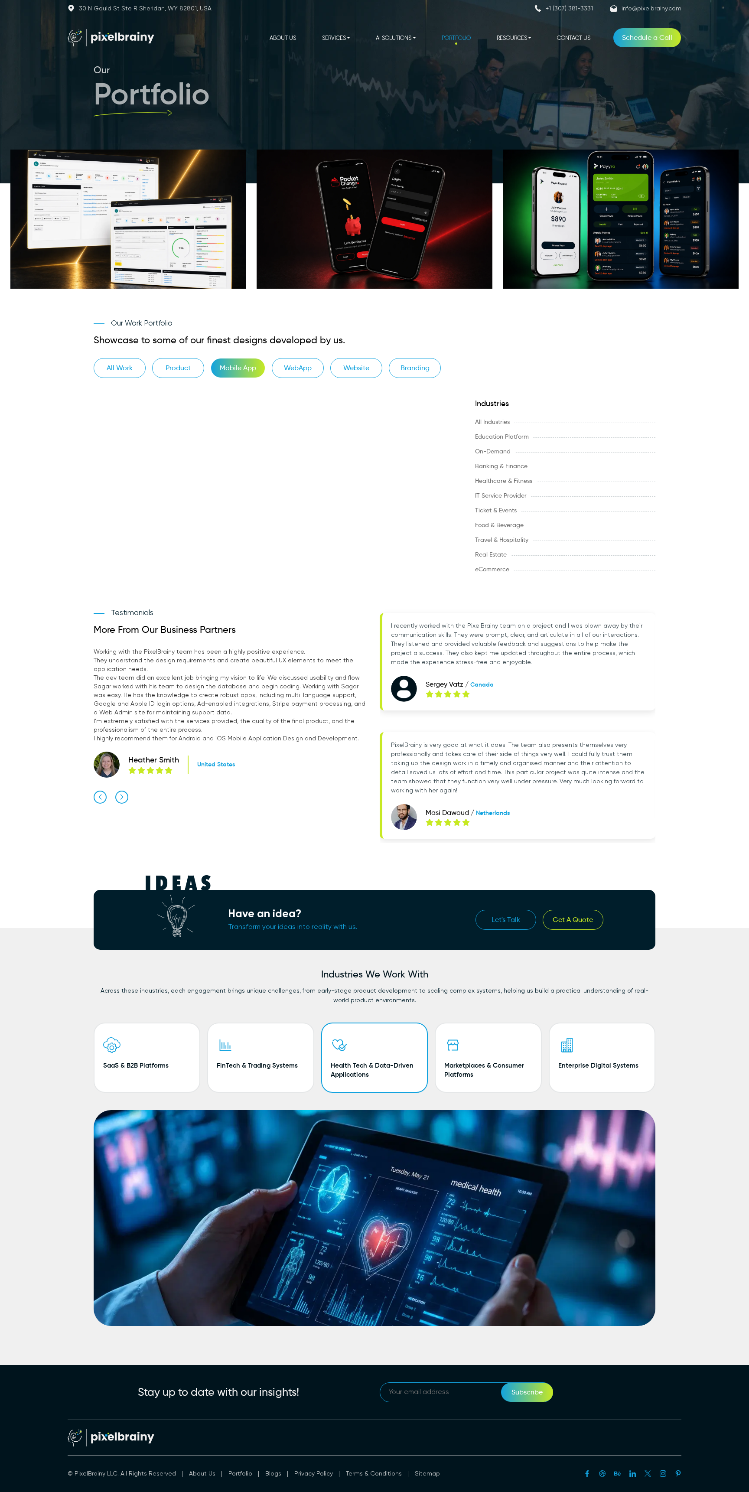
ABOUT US (283, 38)
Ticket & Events (496, 510)
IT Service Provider (501, 495)
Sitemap (427, 1474)
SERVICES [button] (334, 38)
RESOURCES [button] (512, 38)
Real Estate (491, 554)
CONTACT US (573, 38)
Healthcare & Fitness (503, 481)
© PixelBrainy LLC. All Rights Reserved (122, 1474)
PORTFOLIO (456, 38)
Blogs (273, 1474)
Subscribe (527, 1392)
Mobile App (238, 368)
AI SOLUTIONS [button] (393, 38)
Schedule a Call (647, 37)
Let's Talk (506, 919)
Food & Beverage (499, 525)
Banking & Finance (501, 466)
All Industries (492, 422)
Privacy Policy (313, 1474)
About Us (202, 1474)
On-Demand (493, 451)
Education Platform (502, 436)
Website (356, 368)
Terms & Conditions (374, 1474)
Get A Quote (573, 919)
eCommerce (492, 569)
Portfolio (240, 1474)
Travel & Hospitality (501, 540)
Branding (415, 368)
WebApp (298, 368)
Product (178, 368)
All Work (120, 368)
